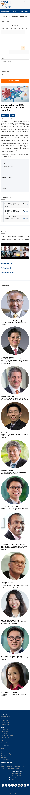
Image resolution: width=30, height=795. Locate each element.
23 (2, 48)
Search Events (15, 81)
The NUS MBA (4, 733)
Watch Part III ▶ (7, 272)
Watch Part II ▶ (7, 268)
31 (23, 32)
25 (11, 48)
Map (13, 779)
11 (11, 40)
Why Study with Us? (6, 716)
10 (6, 40)
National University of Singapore (8, 793)
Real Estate (4, 757)
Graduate (13, 11)
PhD (2, 741)
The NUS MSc (4, 731)
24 (6, 48)
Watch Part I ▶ (7, 263)
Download (25, 205)
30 (19, 32)
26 (2, 32)
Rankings (3, 718)
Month (3, 65)
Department (5, 72)
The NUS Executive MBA (7, 735)
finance (13, 115)
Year (2, 58)
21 (23, 44)
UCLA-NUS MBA (5, 737)
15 (27, 40)
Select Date (5, 22)
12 (15, 40)
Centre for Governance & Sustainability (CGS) (12, 766)
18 (11, 44)
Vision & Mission (5, 722)
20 (19, 44)
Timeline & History (5, 724)
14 (23, 40)
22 (27, 44)
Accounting (3, 748)
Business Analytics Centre (7, 764)
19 (15, 44)
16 (2, 44)
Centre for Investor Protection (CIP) (10, 768)
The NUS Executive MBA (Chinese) (10, 739)
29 (15, 32)
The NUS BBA (4, 729)
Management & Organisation (8, 754)
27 (6, 32)
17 (6, 44)
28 (11, 32)
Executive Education (24, 11)
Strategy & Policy (5, 759)
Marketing (3, 755)
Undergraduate (5, 11)
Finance (3, 752)
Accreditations (4, 720)
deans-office (5, 115)
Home (3, 15)
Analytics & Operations (6, 750)
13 (19, 40)
